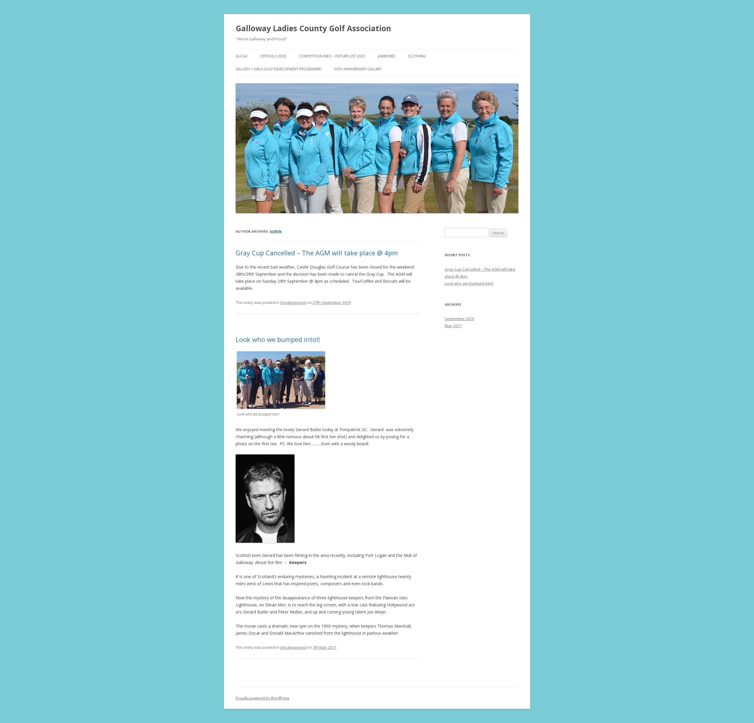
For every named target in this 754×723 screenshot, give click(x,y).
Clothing (417, 56)
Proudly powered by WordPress (262, 698)
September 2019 (459, 318)
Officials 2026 (273, 56)
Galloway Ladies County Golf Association (313, 28)
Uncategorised (293, 302)
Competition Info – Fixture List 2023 (332, 56)
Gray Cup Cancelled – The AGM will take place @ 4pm (317, 252)
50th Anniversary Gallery (358, 69)
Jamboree (386, 56)
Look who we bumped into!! (278, 339)
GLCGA (241, 56)
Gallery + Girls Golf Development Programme (278, 69)
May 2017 (453, 325)
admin (276, 231)
